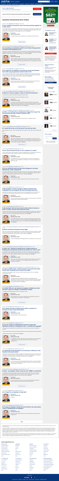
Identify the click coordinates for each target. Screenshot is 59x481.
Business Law (21, 226)
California (17, 464)
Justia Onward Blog (47, 467)
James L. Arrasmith (49, 91)
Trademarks (32, 467)
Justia (2, 5)
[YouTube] (26, 477)
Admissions (45, 447)
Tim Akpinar (47, 107)
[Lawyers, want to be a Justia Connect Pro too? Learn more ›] (54, 91)
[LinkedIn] (24, 477)
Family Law (17, 452)
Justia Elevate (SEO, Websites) (49, 464)
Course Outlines (46, 450)
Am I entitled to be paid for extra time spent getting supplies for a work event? (21, 26)
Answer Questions (37, 14)
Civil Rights (15, 46)
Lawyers (46, 70)
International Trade (33, 451)
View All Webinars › (50, 53)
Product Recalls (32, 464)
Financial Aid (46, 448)
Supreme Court (4, 464)
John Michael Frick (48, 115)
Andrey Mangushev (49, 99)
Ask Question (50, 82)
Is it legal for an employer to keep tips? (15, 392)
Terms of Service (31, 479)
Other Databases (33, 458)
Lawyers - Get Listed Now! (50, 141)
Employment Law (12, 23)
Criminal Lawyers (4, 448)
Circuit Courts (3, 465)
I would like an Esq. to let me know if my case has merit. (20, 128)
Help (27, 479)
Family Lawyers (4, 452)
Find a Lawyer (48, 134)
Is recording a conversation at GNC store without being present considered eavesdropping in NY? (21, 48)
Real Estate (31, 452)
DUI (16, 450)
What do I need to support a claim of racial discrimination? (21, 93)
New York (17, 23)
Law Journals (46, 451)
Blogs (45, 452)
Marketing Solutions (48, 458)
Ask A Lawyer (5, 5)
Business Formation (33, 445)
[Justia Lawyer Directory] (34, 477)
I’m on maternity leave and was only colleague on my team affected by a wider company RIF (20, 169)
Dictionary (45, 445)
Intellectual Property (33, 450)
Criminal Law (11, 46)
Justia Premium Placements (48, 462)
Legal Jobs (31, 459)
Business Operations (33, 447)
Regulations (3, 462)
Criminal (16, 447)
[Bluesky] (31, 477)
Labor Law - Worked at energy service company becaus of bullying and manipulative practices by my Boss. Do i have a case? (21, 249)
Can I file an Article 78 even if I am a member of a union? (20, 150)
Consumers (46, 67)
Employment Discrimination (13, 91)
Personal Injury (27, 267)
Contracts (10, 369)
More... (2, 455)
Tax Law (31, 454)
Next (22, 421)
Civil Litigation (18, 126)
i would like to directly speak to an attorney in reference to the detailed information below (21, 351)
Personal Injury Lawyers (5, 454)
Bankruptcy (17, 445)
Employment (32, 448)
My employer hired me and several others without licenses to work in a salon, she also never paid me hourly (20, 208)
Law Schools (46, 444)
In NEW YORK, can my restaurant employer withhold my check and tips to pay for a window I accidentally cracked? (21, 288)
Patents (31, 465)
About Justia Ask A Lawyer (49, 65)
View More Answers (21, 41)
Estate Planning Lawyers (5, 451)
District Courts (3, 467)
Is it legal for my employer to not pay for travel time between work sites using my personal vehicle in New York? (20, 71)
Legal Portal (20, 479)
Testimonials (46, 468)
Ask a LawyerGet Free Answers (49, 77)
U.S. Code (3, 461)
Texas (16, 468)
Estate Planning (18, 451)
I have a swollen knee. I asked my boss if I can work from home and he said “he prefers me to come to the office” (21, 269)
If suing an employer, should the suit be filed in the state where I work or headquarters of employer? (21, 407)
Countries (31, 468)
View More (28, 31)
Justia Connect (14, 479)
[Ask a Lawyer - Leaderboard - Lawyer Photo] (46, 94)
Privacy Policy (37, 479)
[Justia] (5, 1)
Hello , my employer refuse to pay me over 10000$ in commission (22, 371)
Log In (52, 1)
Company (24, 479)
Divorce (16, 448)
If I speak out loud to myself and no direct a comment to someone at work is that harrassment (19, 309)
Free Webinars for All (50, 30)
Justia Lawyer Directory (48, 461)
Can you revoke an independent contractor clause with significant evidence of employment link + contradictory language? (21, 325)
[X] (32, 477)
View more (54, 130)
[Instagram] (28, 477)
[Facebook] (27, 477)
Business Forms (32, 462)
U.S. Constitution (4, 459)
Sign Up (56, 1)
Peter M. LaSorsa (48, 123)
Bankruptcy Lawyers (4, 445)
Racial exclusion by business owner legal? (16, 229)
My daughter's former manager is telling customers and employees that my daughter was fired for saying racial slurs (20, 189)
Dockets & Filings (4, 468)
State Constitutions (18, 459)
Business (31, 444)
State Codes (17, 461)
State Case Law (18, 462)
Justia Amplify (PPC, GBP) (48, 465)
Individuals (17, 444)
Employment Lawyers (5, 450)
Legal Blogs (32, 461)
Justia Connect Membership (48, 459)
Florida (16, 465)
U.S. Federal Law (4, 458)
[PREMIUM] (6, 36)
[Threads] (30, 477)
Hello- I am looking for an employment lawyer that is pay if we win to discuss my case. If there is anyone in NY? (21, 112)
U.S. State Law (18, 458)
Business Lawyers (4, 447)
